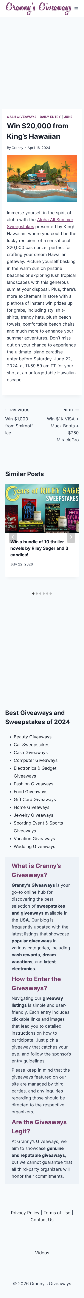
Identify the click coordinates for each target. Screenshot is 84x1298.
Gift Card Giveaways (35, 799)
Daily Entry (50, 117)
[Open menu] (76, 8)
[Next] (71, 537)
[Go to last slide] (13, 537)
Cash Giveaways (22, 117)
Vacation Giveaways (34, 838)
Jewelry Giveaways (33, 815)
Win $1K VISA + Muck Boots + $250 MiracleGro (63, 425)
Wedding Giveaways (34, 846)
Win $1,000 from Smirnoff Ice (19, 421)
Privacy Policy (25, 1212)
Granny (17, 148)
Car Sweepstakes (31, 744)
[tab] (33, 593)
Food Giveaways (30, 791)
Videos (42, 1252)
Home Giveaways (31, 807)
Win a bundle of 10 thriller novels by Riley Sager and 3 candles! (39, 548)
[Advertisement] (42, 66)
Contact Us (42, 1219)
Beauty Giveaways (32, 736)
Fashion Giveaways (33, 783)
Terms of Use (57, 1212)
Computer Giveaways (36, 760)
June (68, 117)
